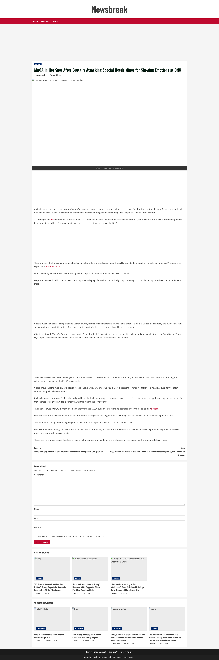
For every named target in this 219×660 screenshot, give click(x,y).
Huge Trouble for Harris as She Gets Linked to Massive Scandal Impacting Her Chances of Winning (147, 451)
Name (37, 509)
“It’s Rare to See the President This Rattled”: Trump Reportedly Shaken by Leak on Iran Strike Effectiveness (50, 587)
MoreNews (117, 657)
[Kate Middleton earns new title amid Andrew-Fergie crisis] (52, 619)
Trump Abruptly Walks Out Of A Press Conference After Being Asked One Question (68, 449)
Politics (35, 21)
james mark (40, 75)
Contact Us (114, 652)
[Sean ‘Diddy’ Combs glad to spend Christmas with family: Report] (90, 619)
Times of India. (53, 266)
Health (55, 21)
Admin (38, 593)
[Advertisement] (109, 41)
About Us (103, 652)
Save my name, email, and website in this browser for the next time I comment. (70, 536)
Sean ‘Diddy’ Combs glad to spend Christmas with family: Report (86, 636)
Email (37, 518)
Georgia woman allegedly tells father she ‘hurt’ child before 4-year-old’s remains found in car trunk (128, 637)
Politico (154, 408)
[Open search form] (186, 21)
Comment (39, 475)
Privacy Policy (92, 652)
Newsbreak (109, 9)
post (53, 219)
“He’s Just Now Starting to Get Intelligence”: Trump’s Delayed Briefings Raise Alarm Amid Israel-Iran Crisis (127, 587)
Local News (45, 21)
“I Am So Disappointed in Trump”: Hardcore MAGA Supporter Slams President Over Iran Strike (86, 587)
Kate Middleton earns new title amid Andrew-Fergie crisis (49, 636)
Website (37, 527)
